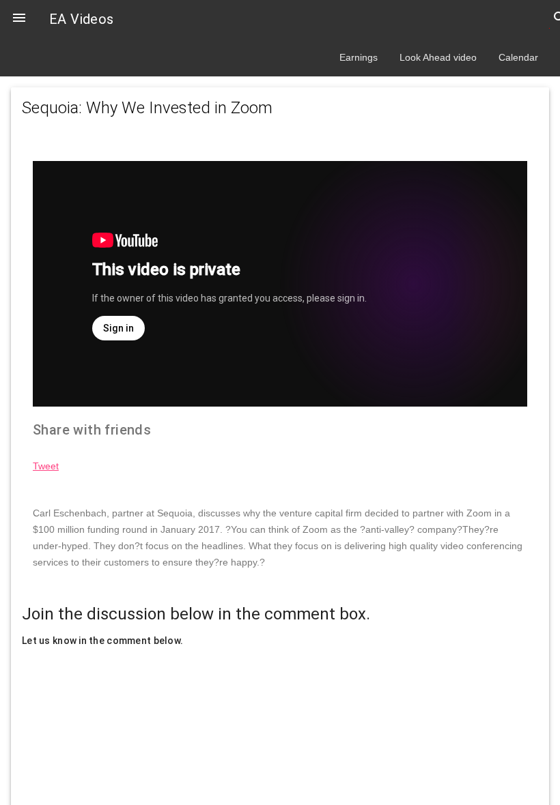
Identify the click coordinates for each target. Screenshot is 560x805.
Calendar (518, 57)
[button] (19, 19)
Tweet (46, 465)
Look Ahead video (438, 57)
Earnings (358, 57)
